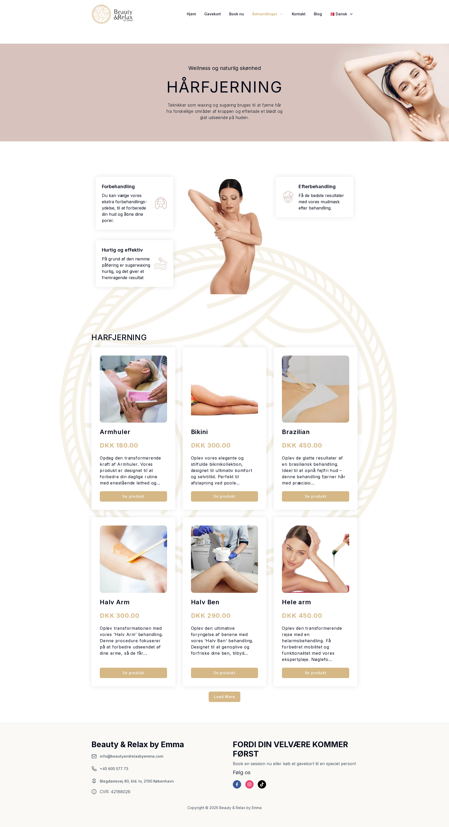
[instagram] (249, 784)
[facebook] (237, 784)
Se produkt (133, 496)
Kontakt (299, 14)
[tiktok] (262, 784)
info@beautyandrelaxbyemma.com (131, 756)
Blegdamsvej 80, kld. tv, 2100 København (137, 781)
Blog (318, 14)
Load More (224, 696)
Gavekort (212, 14)
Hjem (191, 14)
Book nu (236, 14)
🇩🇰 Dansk (338, 14)
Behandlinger (264, 14)
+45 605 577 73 (114, 768)
